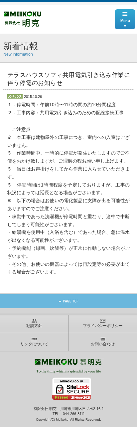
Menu (125, 16)
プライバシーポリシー (103, 325)
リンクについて (34, 344)
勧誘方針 (34, 325)
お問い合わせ (103, 344)
